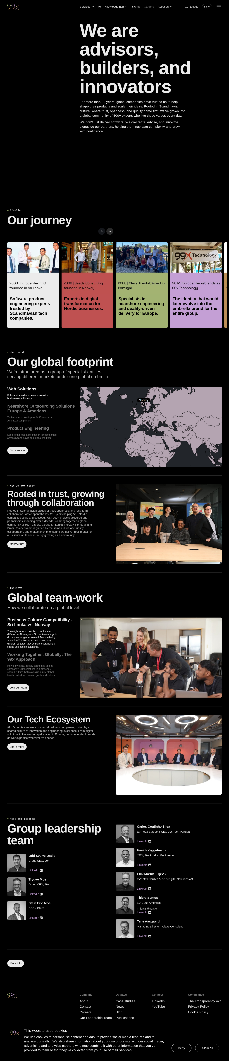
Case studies (125, 1001)
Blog (119, 1012)
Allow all (207, 1048)
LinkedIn (34, 870)
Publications (125, 1018)
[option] (42, 393)
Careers (149, 6)
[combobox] (207, 6)
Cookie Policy (198, 1012)
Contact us (191, 6)
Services (85, 6)
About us (163, 6)
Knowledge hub (114, 6)
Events (136, 6)
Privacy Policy (198, 1006)
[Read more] (169, 524)
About (84, 1001)
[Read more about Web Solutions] (151, 427)
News (120, 1006)
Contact (85, 1006)
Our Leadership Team (96, 1018)
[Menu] (219, 7)
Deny (181, 1048)
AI (99, 6)
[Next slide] (109, 231)
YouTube (158, 1006)
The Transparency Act (204, 1001)
